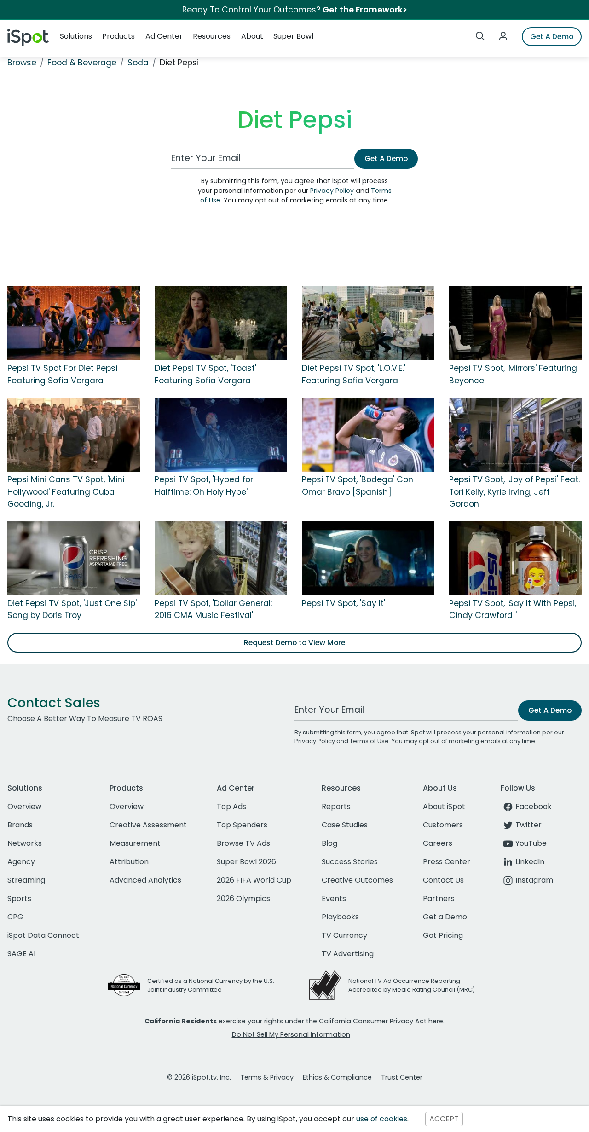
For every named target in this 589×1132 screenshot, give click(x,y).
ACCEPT (444, 1119)
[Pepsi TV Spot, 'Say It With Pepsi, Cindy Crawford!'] (515, 557)
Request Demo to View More (294, 642)
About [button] (252, 36)
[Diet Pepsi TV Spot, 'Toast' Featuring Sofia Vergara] (221, 323)
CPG (15, 917)
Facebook (533, 806)
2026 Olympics (243, 898)
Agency (21, 861)
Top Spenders (242, 825)
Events (334, 898)
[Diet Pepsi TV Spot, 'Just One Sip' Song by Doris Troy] (73, 557)
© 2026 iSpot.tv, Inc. (199, 1077)
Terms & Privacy (267, 1077)
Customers (443, 825)
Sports (19, 898)
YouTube (531, 843)
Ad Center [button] (164, 36)
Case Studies (345, 825)
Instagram (534, 880)
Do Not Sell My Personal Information (291, 1034)
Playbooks (340, 917)
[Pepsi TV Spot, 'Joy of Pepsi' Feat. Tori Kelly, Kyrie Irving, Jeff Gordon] (515, 434)
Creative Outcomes (357, 880)
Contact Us (443, 880)
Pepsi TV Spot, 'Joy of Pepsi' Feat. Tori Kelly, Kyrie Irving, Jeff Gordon (514, 491)
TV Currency (344, 935)
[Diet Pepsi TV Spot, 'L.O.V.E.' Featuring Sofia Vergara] (368, 323)
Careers (437, 843)
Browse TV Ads (243, 843)
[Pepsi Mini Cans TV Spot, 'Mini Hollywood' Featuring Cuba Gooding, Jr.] (73, 434)
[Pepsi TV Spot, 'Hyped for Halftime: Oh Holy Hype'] (221, 434)
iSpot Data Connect (43, 935)
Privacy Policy (332, 190)
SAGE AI (21, 953)
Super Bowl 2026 (246, 861)
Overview (24, 806)
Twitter (528, 825)
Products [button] (118, 36)
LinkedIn (529, 861)
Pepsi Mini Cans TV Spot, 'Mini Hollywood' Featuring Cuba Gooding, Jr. (65, 491)
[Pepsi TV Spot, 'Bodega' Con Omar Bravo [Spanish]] (368, 434)
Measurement (135, 843)
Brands (20, 825)
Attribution (129, 861)
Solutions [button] (76, 36)
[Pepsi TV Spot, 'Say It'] (368, 557)
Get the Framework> (365, 9)
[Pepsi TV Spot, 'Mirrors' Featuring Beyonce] (515, 323)
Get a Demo (445, 917)
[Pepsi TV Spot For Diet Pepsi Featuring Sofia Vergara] (73, 323)
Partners (439, 898)
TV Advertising (348, 953)
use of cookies (381, 1119)
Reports (336, 806)
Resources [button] (212, 36)
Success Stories (350, 861)
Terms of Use (369, 741)
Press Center (446, 861)
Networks (24, 843)
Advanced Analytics (145, 880)
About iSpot (444, 806)
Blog (329, 843)
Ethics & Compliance (337, 1077)
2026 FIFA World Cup (254, 880)
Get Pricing (443, 935)
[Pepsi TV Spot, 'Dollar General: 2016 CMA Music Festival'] (221, 557)
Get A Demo (551, 36)
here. (436, 1021)
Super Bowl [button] (293, 36)
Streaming (26, 880)
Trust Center (401, 1077)
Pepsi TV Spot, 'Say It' (343, 603)
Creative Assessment (148, 825)
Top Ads (231, 806)
